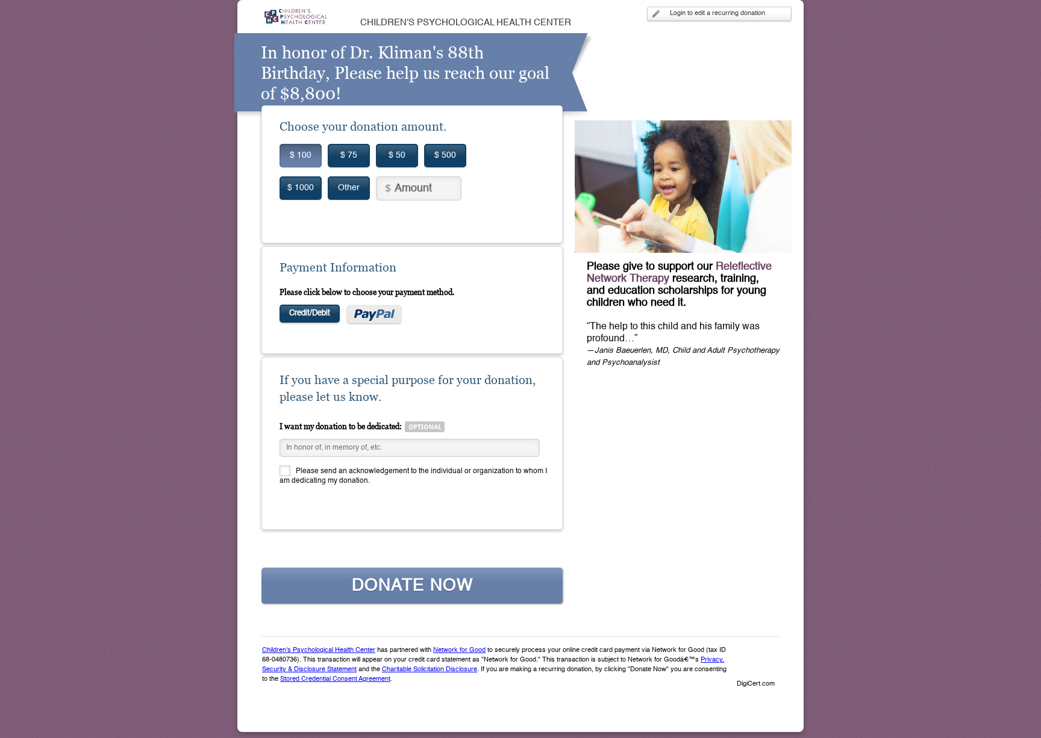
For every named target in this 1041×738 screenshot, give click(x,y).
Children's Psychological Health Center (318, 650)
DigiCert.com (756, 684)
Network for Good (459, 650)
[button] (755, 663)
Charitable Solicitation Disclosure (429, 669)
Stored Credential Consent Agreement (335, 679)
